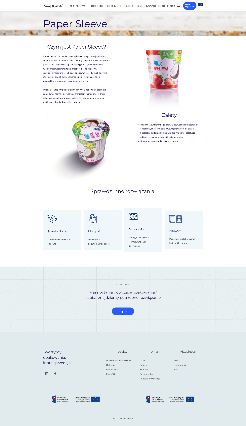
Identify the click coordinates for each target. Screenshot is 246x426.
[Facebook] (55, 373)
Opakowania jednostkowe (118, 360)
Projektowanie (127, 5)
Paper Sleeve (112, 369)
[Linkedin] (46, 373)
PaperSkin (111, 374)
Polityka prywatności (150, 378)
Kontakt (171, 5)
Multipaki (110, 364)
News (176, 360)
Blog (176, 369)
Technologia (180, 364)
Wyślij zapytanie (189, 5)
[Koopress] (53, 5)
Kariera (161, 5)
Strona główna (72, 5)
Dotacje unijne (147, 374)
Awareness (151, 5)
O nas (142, 360)
